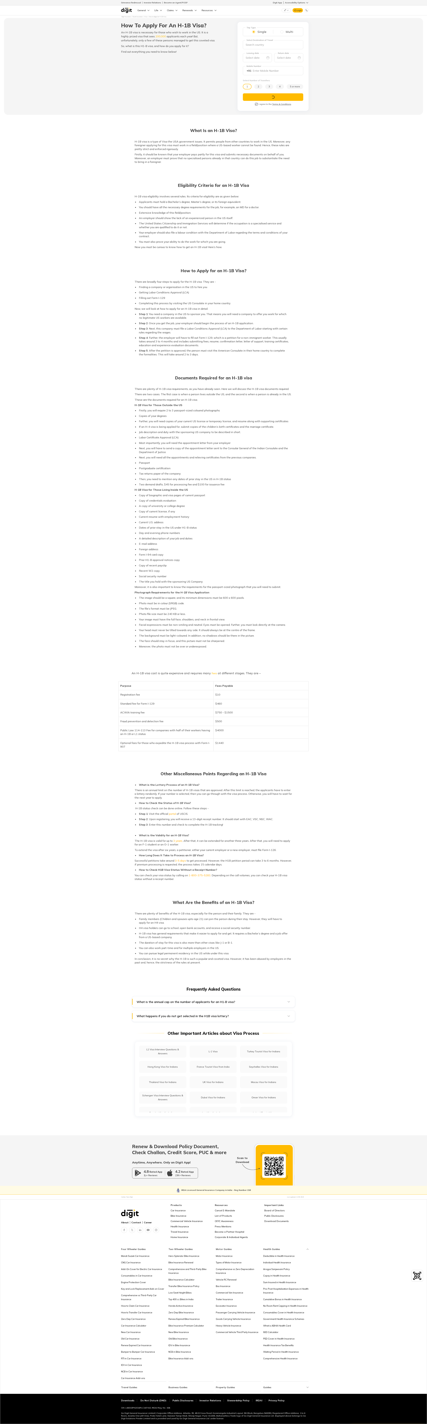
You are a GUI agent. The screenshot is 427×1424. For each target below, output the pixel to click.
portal (172, 813)
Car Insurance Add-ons (133, 1378)
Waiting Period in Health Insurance (281, 1351)
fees (214, 673)
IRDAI (259, 1400)
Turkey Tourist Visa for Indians (263, 1051)
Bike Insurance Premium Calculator (186, 1325)
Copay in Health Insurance (276, 1275)
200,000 (160, 36)
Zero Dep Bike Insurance (181, 1312)
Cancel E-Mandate (225, 1210)
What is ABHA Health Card (277, 1325)
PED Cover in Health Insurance (279, 1338)
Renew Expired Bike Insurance (184, 1319)
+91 (249, 70)
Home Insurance (179, 1237)
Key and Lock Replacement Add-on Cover (142, 1288)
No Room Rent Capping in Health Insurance (285, 1305)
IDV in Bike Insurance (179, 1345)
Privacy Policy (277, 1400)
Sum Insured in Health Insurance (279, 1282)
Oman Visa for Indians (264, 1097)
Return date (283, 53)
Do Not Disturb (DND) (153, 1400)
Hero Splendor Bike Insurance (183, 1256)
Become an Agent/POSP (176, 2)
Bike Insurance (178, 1215)
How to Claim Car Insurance (135, 1305)
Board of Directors (274, 1210)
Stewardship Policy (238, 1400)
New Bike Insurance (178, 1332)
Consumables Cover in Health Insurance (283, 1312)
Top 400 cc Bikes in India (180, 1299)
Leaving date (253, 53)
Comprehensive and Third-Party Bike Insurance (187, 1271)
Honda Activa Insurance (180, 1305)
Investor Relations (152, 2)
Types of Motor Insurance (229, 1262)
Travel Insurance (179, 1231)
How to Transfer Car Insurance (136, 1312)
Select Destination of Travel (260, 40)
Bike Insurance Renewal (180, 1262)
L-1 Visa (213, 1051)
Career (148, 1222)
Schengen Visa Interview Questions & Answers (162, 1097)
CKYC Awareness (224, 1221)
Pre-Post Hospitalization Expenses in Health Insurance (286, 1290)
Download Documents (276, 1221)
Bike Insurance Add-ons (180, 1358)
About (125, 1222)
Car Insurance (178, 1210)
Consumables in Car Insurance (136, 1275)
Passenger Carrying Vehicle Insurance (235, 1312)
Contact (136, 1222)
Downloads (127, 1400)
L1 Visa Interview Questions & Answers (162, 1051)
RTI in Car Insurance (131, 1358)
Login (299, 10)
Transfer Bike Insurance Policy (183, 1286)
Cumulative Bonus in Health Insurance (282, 1299)
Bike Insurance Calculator (181, 1279)
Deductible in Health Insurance (279, 1256)
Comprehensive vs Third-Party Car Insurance (139, 1297)
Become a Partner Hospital (229, 1231)
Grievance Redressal (131, 2)
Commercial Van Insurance (229, 1292)
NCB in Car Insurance (132, 1371)
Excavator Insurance (226, 1305)
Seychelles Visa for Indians (263, 1066)
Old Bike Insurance (178, 1338)
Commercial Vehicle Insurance (187, 1221)
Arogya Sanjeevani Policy (276, 1269)
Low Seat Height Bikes (180, 1292)
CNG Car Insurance (131, 1262)
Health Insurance (180, 1226)
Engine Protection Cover (133, 1282)
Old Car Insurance (130, 1338)
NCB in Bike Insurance (179, 1351)
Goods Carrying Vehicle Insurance (233, 1319)
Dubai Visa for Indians (213, 1097)
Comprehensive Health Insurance (280, 1358)
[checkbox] (256, 104)
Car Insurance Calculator (133, 1325)
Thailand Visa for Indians (162, 1082)
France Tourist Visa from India (213, 1066)
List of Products (223, 1215)
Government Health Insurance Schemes (283, 1319)
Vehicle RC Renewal (226, 1279)
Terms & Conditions (281, 104)
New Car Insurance (131, 1332)
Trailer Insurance (224, 1299)
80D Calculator (270, 1332)
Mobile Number (254, 66)
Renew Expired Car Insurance (136, 1345)
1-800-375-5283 (199, 875)
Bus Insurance (223, 1286)
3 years (177, 840)
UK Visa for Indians (213, 1082)
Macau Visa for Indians (263, 1082)
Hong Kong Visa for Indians (163, 1066)
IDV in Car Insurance (131, 1365)
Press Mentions (223, 1226)
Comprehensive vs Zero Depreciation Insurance (235, 1271)
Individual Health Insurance (277, 1262)
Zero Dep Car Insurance (133, 1319)
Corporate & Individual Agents (231, 1237)
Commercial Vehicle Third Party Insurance (237, 1332)
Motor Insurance (224, 1256)
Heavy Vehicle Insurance (228, 1325)
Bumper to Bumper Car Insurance (138, 1351)
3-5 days (180, 860)
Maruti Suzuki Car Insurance (135, 1256)
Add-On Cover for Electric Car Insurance (141, 1269)
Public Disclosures (274, 1215)
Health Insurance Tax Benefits (278, 1345)
